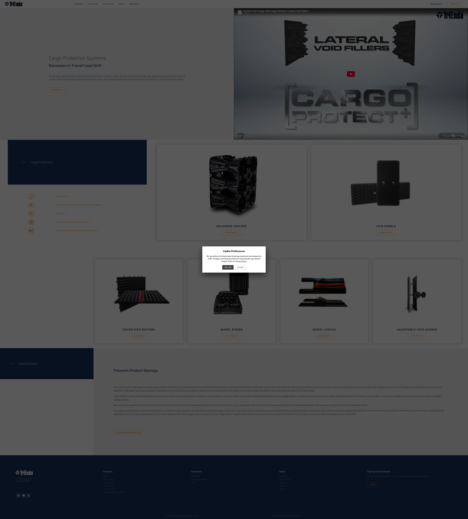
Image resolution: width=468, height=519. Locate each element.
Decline (227, 267)
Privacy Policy (240, 261)
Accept (240, 267)
